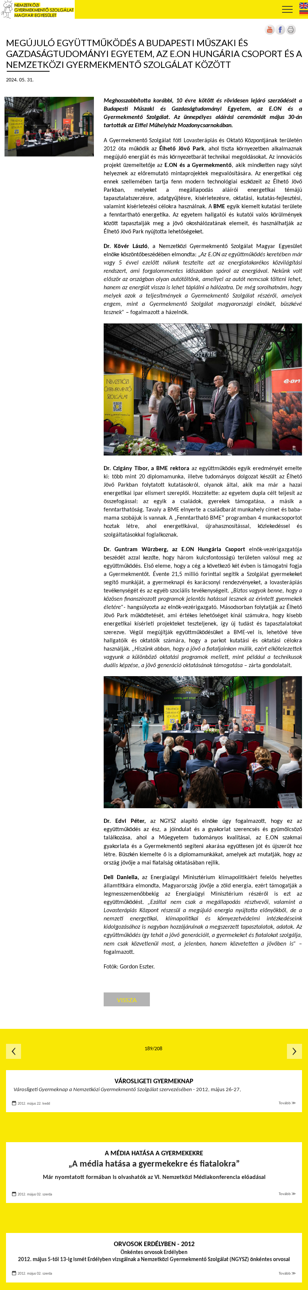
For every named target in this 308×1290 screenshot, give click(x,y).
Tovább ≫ (287, 1103)
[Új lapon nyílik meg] (280, 33)
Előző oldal (13, 1051)
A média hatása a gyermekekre (154, 1153)
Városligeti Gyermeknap (154, 1081)
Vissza (127, 999)
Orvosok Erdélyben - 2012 (154, 1244)
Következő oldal (294, 1051)
